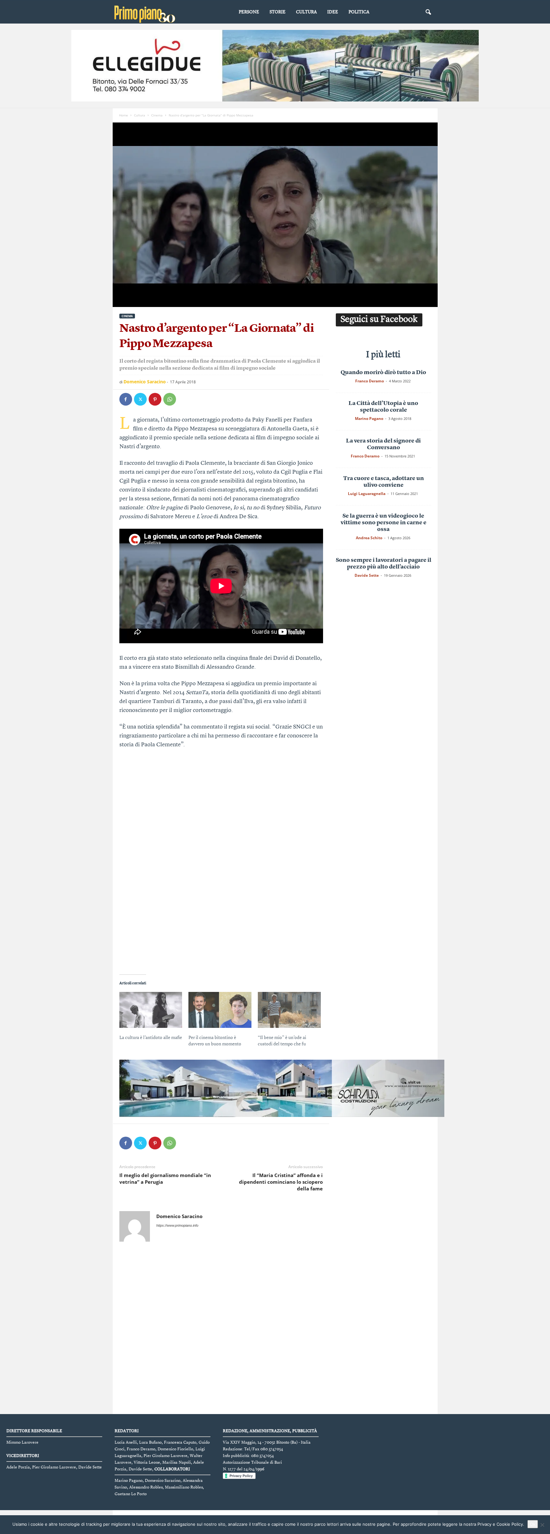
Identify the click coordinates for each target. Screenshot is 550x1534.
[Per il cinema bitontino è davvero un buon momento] (219, 1010)
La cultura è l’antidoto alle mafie (150, 1037)
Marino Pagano (369, 418)
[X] (140, 399)
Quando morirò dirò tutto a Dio (383, 372)
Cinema (157, 115)
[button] (428, 12)
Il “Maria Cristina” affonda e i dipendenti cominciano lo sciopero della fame (281, 1182)
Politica (359, 12)
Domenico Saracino (144, 382)
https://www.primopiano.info (177, 1225)
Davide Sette (367, 575)
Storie (278, 12)
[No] (542, 1525)
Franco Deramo (369, 381)
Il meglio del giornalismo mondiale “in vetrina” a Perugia (165, 1178)
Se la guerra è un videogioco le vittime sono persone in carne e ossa (384, 522)
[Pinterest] (155, 399)
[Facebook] (125, 399)
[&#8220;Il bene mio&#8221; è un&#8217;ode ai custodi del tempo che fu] (289, 1010)
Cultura (306, 12)
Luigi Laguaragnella (366, 493)
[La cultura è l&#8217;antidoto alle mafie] (150, 1010)
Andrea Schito (369, 537)
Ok (532, 1524)
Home (123, 115)
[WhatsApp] (169, 399)
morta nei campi (139, 472)
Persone (249, 12)
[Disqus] (221, 1329)
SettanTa (197, 692)
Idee (332, 12)
